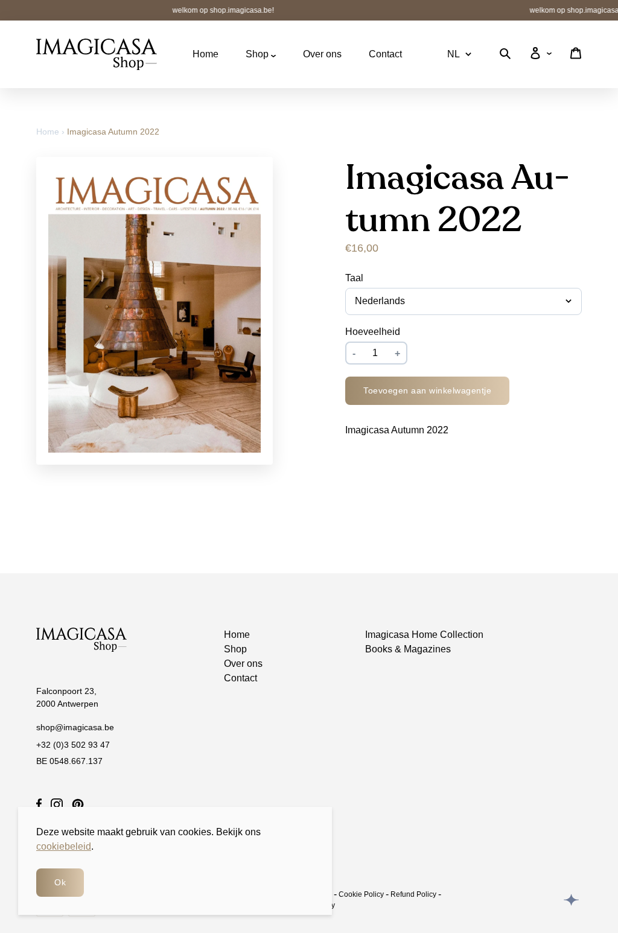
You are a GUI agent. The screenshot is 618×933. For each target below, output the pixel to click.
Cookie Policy (361, 894)
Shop (258, 54)
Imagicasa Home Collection (424, 634)
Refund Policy (413, 894)
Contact (385, 54)
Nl (453, 54)
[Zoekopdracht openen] (505, 56)
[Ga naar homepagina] (96, 54)
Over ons (322, 54)
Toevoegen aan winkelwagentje (427, 390)
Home (205, 54)
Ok (60, 882)
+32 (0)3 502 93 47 (73, 744)
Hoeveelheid (372, 332)
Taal (354, 278)
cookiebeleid (63, 846)
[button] (270, 320)
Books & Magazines (408, 649)
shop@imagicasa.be (75, 727)
